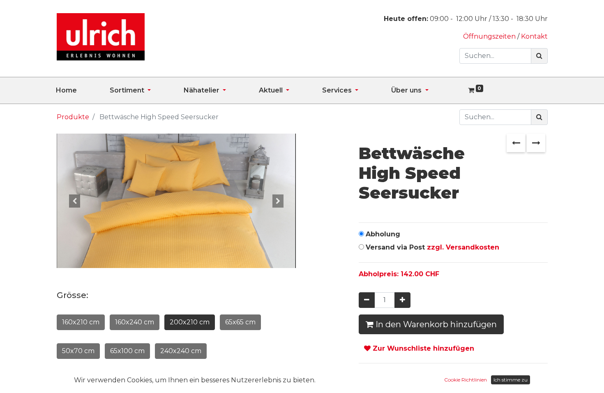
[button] (74, 201)
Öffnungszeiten (490, 36)
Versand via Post (432, 247)
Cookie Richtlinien (465, 380)
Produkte (73, 117)
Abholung (383, 234)
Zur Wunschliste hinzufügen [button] (422, 348)
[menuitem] (83, 90)
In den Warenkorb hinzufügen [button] (435, 324)
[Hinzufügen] (402, 300)
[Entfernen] (367, 300)
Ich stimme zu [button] (510, 380)
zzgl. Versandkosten (463, 247)
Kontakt (534, 36)
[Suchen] (539, 56)
